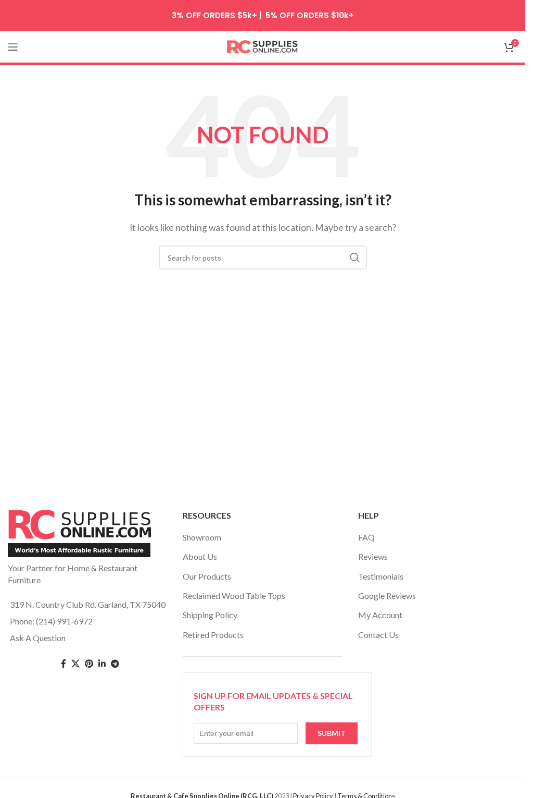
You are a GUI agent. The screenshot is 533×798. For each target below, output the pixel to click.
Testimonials (380, 576)
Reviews (373, 556)
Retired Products (213, 635)
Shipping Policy (210, 615)
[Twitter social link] (75, 664)
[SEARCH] (355, 257)
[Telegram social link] (115, 664)
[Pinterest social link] (89, 664)
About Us (200, 556)
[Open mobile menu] (13, 46)
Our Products (207, 576)
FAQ (366, 537)
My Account (380, 615)
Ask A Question (38, 638)
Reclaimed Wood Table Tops (234, 595)
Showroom (202, 537)
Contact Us (378, 635)
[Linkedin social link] (102, 664)
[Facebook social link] (63, 664)
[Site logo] (263, 46)
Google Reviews (387, 595)
